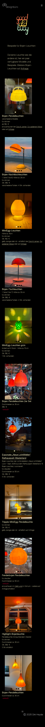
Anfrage (24, 68)
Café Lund (18, 586)
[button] (13, 112)
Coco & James (21, 127)
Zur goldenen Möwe (34, 127)
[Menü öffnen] (41, 5)
